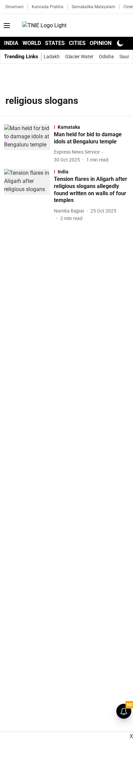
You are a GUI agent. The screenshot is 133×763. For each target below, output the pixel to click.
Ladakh (52, 56)
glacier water (79, 56)
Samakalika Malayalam (93, 6)
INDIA (11, 43)
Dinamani (14, 6)
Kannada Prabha (47, 6)
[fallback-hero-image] (29, 144)
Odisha (106, 56)
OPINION (101, 43)
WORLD (32, 43)
